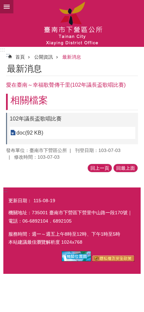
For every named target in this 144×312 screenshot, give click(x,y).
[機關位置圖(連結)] (76, 259)
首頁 (20, 57)
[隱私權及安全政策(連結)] (113, 259)
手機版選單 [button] (6, 6)
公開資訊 (43, 57)
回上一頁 (99, 168)
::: (2, 50)
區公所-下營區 (72, 23)
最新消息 (71, 57)
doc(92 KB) (29, 133)
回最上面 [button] (125, 168)
